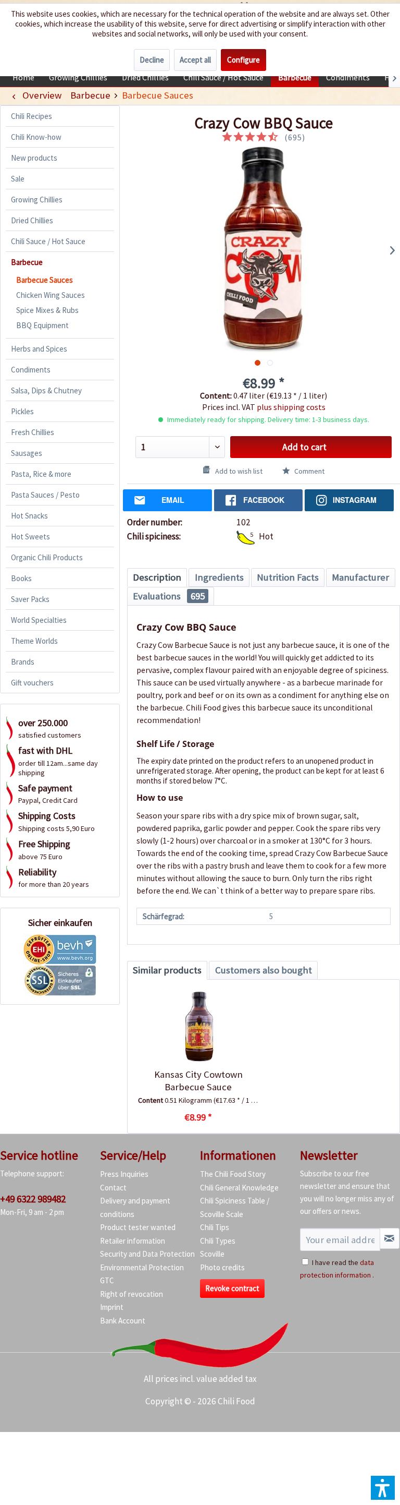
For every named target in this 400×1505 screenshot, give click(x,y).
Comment (308, 471)
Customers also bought (263, 970)
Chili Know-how (36, 137)
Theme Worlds (34, 641)
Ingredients (219, 577)
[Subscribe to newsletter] (389, 1238)
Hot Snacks (29, 516)
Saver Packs (30, 599)
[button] (383, 1488)
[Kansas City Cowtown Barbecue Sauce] (198, 1026)
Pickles (22, 411)
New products (34, 158)
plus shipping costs (291, 407)
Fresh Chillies (32, 432)
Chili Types (217, 1241)
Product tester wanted (138, 1227)
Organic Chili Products (47, 557)
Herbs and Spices (39, 349)
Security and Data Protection (147, 1254)
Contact (113, 1188)
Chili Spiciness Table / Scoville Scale (234, 1207)
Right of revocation (131, 1294)
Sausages (26, 453)
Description (157, 577)
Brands (22, 662)
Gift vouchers (32, 683)
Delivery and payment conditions (135, 1207)
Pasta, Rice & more (41, 474)
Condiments (31, 370)
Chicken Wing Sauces (50, 295)
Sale (17, 179)
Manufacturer (360, 577)
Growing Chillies (37, 199)
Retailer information (132, 1241)
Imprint (111, 1307)
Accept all (195, 60)
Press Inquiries (124, 1174)
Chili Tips (214, 1227)
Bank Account (122, 1321)
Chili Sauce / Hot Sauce (48, 241)
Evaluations (169, 596)
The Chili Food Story (233, 1174)
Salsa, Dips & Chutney (46, 390)
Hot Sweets (30, 536)
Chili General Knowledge (239, 1188)
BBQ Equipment (42, 325)
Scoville (212, 1254)
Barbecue (27, 262)
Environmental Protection (142, 1267)
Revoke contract (232, 1288)
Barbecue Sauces (44, 280)
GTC (107, 1280)
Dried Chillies (32, 220)
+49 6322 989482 (33, 1199)
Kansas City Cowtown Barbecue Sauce (198, 1080)
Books (21, 578)
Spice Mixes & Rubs (47, 310)
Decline (152, 60)
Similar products (167, 970)
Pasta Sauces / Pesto (45, 495)
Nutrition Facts (288, 577)
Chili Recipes (31, 116)
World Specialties (39, 620)
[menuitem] (23, 77)
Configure (243, 60)
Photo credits (222, 1267)
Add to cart (304, 447)
